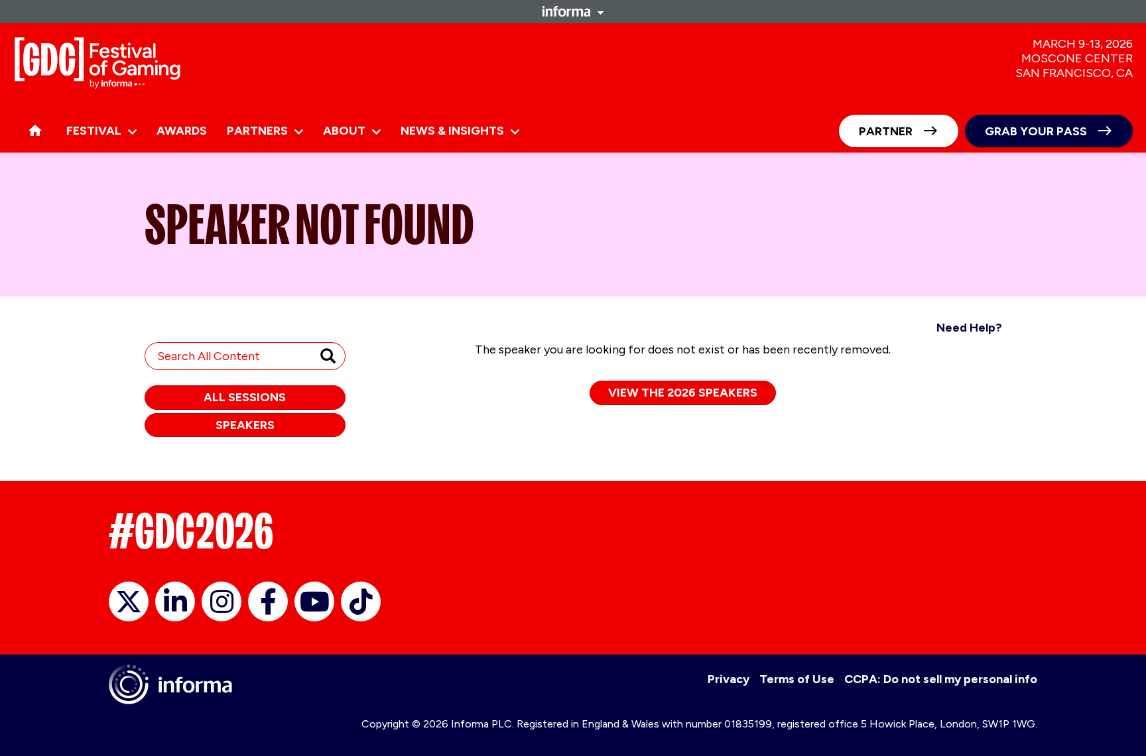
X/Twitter (129, 601)
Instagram (221, 601)
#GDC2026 (191, 531)
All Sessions (245, 397)
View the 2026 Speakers (682, 392)
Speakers (245, 425)
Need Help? (969, 327)
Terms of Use (796, 679)
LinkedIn (175, 601)
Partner (886, 131)
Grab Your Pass (1036, 131)
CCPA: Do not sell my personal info (940, 679)
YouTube (314, 601)
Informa (573, 11)
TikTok (361, 601)
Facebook (268, 601)
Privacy (728, 679)
